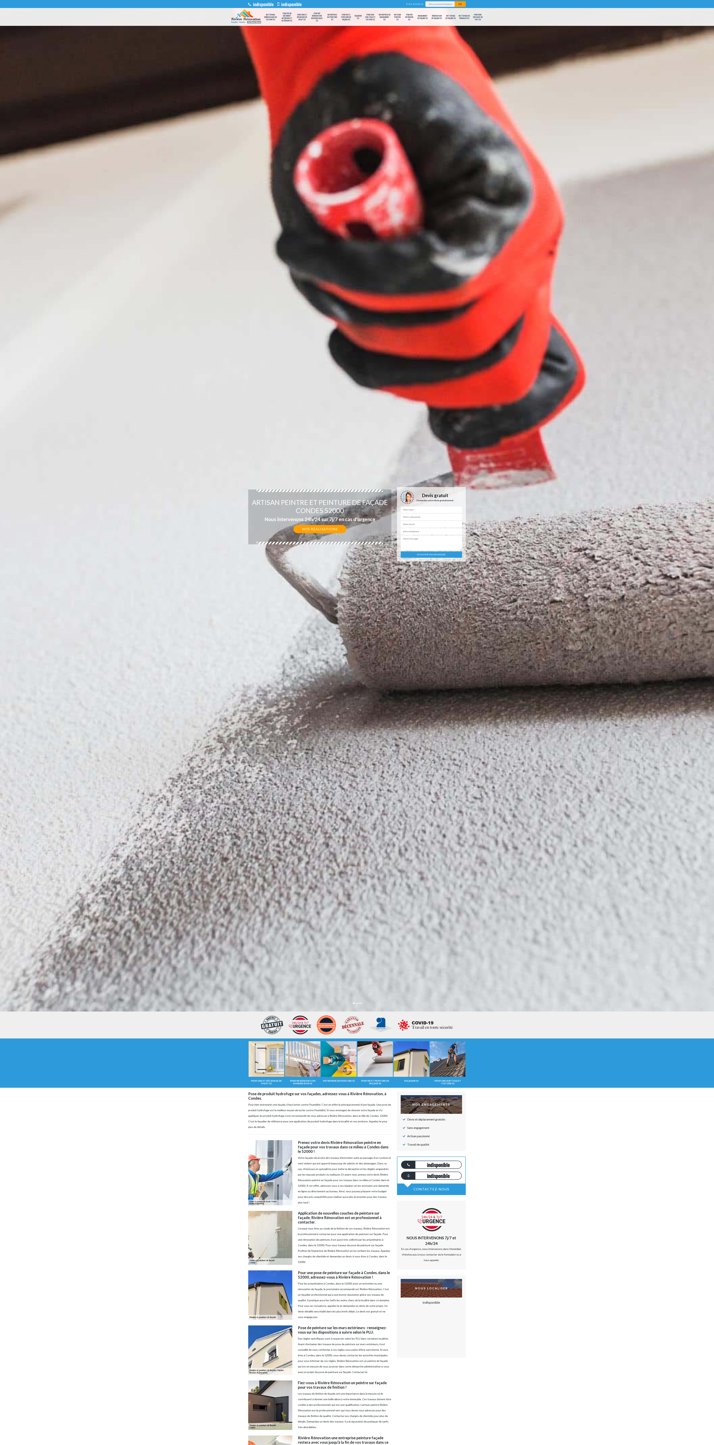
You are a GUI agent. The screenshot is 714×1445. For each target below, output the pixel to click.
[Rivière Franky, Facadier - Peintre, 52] (246, 17)
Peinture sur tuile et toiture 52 (370, 17)
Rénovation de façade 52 (437, 17)
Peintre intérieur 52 (409, 17)
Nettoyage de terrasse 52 (464, 17)
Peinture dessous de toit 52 (478, 17)
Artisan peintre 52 (397, 17)
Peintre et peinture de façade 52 (346, 17)
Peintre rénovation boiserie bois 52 (317, 17)
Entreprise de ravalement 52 (384, 17)
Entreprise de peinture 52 (332, 17)
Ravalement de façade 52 (422, 17)
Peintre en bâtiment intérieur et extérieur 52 (287, 17)
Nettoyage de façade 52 (451, 17)
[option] (357, 578)
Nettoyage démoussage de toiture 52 (270, 17)
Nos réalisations (319, 529)
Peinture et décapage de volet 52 (302, 17)
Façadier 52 (358, 17)
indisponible (263, 4)
